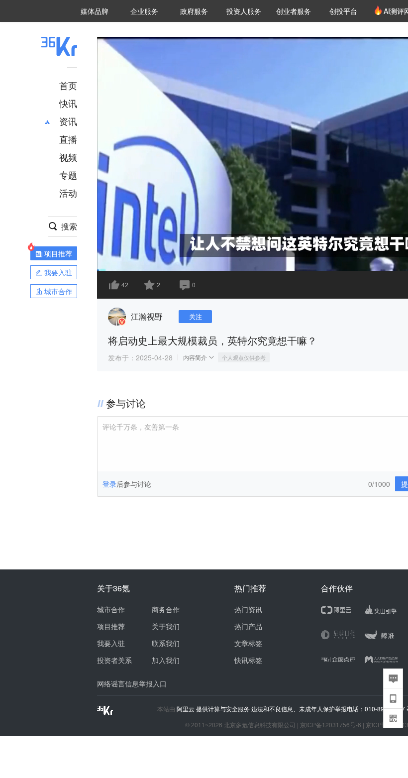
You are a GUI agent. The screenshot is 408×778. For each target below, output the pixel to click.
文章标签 (248, 643)
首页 (68, 85)
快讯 (68, 103)
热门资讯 (248, 609)
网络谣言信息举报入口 (132, 683)
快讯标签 (248, 660)
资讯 (68, 120)
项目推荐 (111, 626)
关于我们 (166, 626)
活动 (68, 192)
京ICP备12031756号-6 (330, 724)
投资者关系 (114, 660)
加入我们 (166, 660)
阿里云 (186, 708)
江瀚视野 (147, 316)
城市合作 (111, 609)
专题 (68, 174)
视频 (68, 156)
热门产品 (248, 626)
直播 (68, 138)
